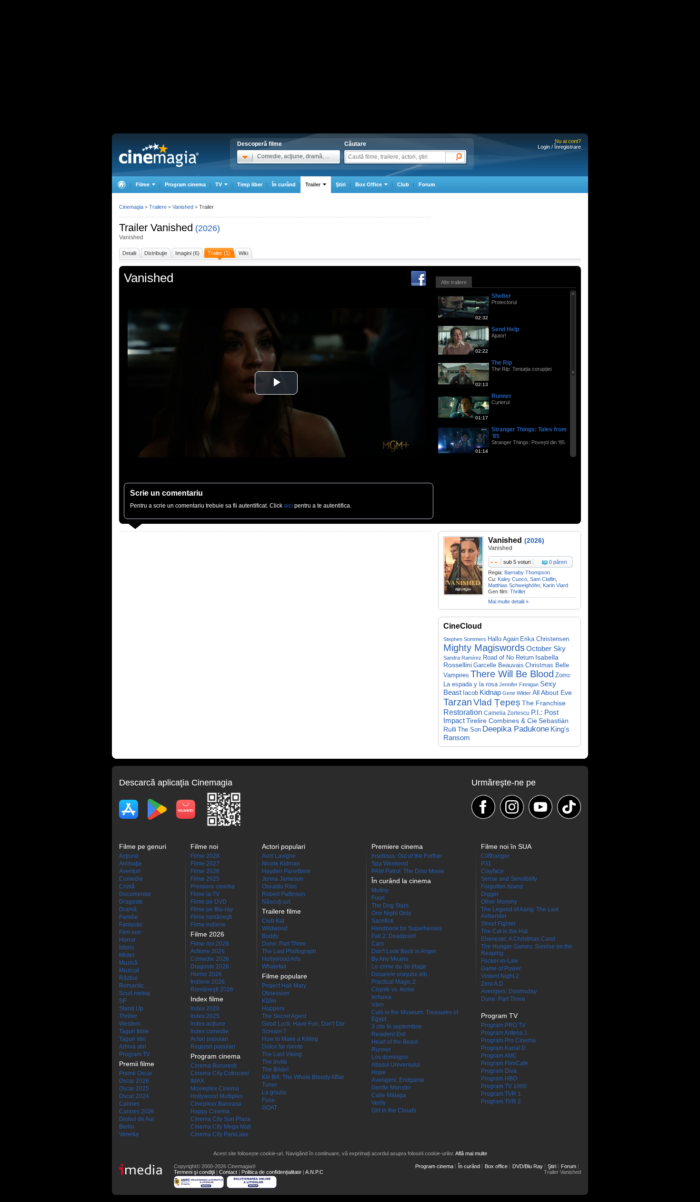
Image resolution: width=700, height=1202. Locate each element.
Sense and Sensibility (509, 879)
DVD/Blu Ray (527, 1166)
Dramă (128, 909)
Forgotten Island (502, 886)
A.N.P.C (314, 1172)
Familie (128, 917)
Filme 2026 (205, 871)
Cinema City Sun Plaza (220, 1119)
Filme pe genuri (142, 846)
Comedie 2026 (209, 959)
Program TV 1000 (504, 1086)
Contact (228, 1172)
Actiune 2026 (207, 951)
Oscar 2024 (134, 1096)
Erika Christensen (544, 638)
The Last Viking (282, 1054)
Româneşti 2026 (211, 989)
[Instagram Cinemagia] (512, 807)
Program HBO (499, 1078)
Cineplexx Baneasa (215, 1103)
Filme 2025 (205, 879)
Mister (127, 955)
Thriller (518, 591)
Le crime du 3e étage (398, 966)
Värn (377, 1004)
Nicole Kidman (281, 863)
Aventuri (129, 871)
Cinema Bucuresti (213, 1065)
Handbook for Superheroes (406, 928)
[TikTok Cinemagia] (569, 807)
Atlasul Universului (395, 1064)
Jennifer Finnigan (519, 684)
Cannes (129, 1103)
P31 (486, 863)
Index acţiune (207, 1023)
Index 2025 (205, 1016)
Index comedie (209, 1031)
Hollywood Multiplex (216, 1096)
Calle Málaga (388, 1095)
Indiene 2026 (207, 981)
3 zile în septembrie (396, 1026)
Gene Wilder (516, 693)
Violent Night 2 (500, 976)
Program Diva (499, 1071)
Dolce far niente (282, 1046)
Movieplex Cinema (214, 1088)
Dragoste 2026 (209, 966)
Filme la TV (205, 894)
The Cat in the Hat (504, 931)
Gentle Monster (391, 1087)
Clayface (492, 871)
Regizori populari (212, 1046)
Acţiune (129, 856)
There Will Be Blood (512, 674)
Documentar (135, 894)
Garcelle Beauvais (498, 665)
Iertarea (381, 997)
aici (288, 505)
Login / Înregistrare (559, 147)
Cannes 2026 (136, 1111)
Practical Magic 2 (393, 981)
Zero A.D (492, 983)
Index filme (206, 999)
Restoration (462, 712)
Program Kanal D (503, 1048)
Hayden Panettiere (286, 871)
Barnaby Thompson (527, 572)
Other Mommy (499, 901)
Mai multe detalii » (508, 601)
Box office (496, 1166)
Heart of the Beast (394, 1042)
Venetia (129, 1134)
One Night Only (391, 913)
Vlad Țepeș (496, 702)
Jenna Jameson (282, 879)
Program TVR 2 (501, 1101)
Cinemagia (131, 207)
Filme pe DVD (208, 901)
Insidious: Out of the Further (406, 856)
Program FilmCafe (504, 1063)
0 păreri (558, 562)
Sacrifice (382, 920)
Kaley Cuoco (512, 579)
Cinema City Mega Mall (220, 1126)
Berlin (126, 1126)
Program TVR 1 (501, 1093)
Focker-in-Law (499, 961)
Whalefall (274, 966)
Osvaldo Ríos (279, 886)
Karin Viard (555, 585)
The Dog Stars (390, 905)
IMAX (197, 1081)
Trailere (158, 207)
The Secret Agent (284, 1016)
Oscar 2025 (134, 1088)
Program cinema (185, 184)
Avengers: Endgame (397, 1080)
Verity (378, 1103)
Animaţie (130, 863)
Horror (127, 940)
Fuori (378, 898)
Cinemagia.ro (159, 155)
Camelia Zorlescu (507, 713)
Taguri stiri (132, 1039)
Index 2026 (205, 1008)
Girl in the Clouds (393, 1110)
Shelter (501, 296)
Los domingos (389, 1057)
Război (128, 978)
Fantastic (130, 924)
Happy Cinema (210, 1111)
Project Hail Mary (284, 985)
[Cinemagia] (121, 184)
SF (122, 1001)
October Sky (546, 648)
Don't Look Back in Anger (403, 951)
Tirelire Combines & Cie (501, 720)
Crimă (127, 886)
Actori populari (209, 1039)
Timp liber (249, 184)
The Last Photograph (289, 951)
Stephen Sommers (464, 639)
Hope (378, 1072)
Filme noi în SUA (506, 846)
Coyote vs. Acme (392, 989)
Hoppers (273, 1008)
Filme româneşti (211, 917)
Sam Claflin (543, 579)
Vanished (171, 228)
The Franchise (544, 703)
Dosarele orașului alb (399, 974)
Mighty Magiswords (484, 647)
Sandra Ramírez (462, 658)
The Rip (501, 362)
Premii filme (136, 1064)
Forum (427, 184)
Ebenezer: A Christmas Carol (518, 939)
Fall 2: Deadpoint (393, 936)
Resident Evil (388, 1034)
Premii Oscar (135, 1073)
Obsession (276, 993)
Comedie (131, 879)
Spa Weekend (389, 863)
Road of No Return (508, 657)
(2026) (207, 228)
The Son (469, 729)
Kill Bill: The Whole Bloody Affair (303, 1077)
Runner (501, 396)
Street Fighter (498, 923)
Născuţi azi (276, 901)
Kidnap (490, 692)
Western (129, 1023)
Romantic (131, 985)
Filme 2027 (205, 863)
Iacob (470, 692)
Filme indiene (208, 924)
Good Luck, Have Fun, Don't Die (303, 1023)
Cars (377, 943)
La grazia (274, 1092)
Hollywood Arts (281, 959)
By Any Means (389, 959)
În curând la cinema (401, 881)
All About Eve (552, 692)
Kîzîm (269, 1001)
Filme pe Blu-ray (211, 909)
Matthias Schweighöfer (514, 585)
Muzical (129, 970)
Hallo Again (503, 638)
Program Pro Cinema (508, 1040)
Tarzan (457, 702)
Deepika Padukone (515, 728)
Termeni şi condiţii (194, 1172)
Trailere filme (281, 911)
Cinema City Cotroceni (219, 1073)
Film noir (130, 932)
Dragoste (131, 901)
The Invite (274, 1062)
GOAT (269, 1107)
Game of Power (501, 968)
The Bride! (275, 1069)
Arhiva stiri (132, 1046)
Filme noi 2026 (209, 943)
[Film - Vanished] (463, 593)
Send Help (505, 329)
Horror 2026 (206, 974)
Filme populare (284, 976)
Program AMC (499, 1055)
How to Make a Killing (290, 1039)
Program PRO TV (503, 1025)
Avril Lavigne (279, 856)
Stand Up (131, 1008)
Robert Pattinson (283, 894)
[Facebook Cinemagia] (483, 807)
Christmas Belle (547, 665)
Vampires (456, 675)
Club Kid (273, 920)
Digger (490, 894)
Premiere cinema (212, 886)
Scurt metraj (134, 993)
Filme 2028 (205, 856)
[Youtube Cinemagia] (540, 807)
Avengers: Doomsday (509, 991)
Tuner (269, 1084)
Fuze (268, 1100)
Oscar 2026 (134, 1081)
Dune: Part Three (284, 943)
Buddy (270, 936)
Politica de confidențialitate (271, 1172)
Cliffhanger (495, 856)
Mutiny (380, 890)
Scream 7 (274, 1031)
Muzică (128, 962)
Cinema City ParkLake (219, 1134)
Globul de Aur (136, 1119)
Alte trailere (454, 282)
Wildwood (275, 928)
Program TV (134, 1054)
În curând (284, 184)
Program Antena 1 (504, 1032)
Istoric (126, 947)
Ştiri (341, 184)
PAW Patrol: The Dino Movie (407, 871)
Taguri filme (134, 1031)
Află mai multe (471, 1153)
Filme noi (204, 846)
